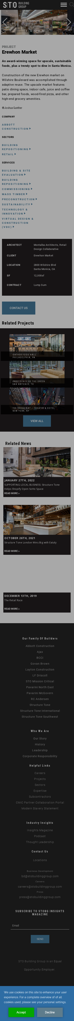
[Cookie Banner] (37, 1003)
